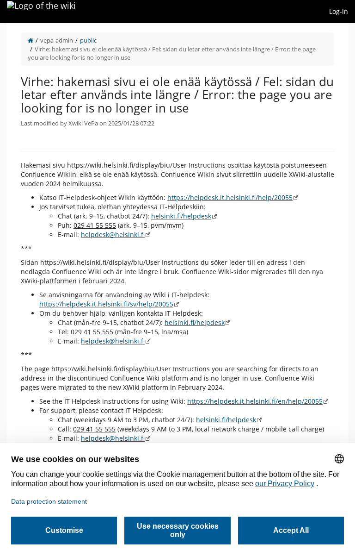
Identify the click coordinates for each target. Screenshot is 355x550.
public (88, 40)
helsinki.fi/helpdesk (181, 216)
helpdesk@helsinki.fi (113, 234)
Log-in (338, 11)
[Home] (30, 40)
